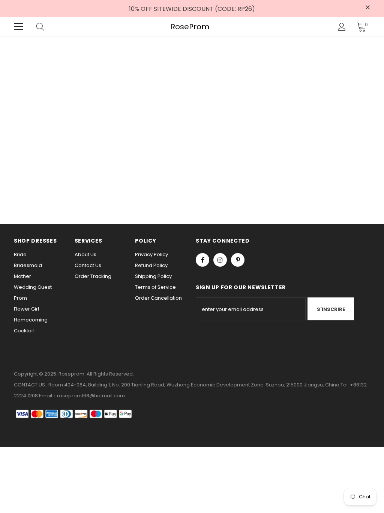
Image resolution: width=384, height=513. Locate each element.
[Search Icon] (47, 26)
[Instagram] (220, 260)
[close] (367, 8)
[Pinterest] (237, 260)
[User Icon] (342, 27)
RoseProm (190, 27)
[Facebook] (202, 260)
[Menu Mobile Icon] (18, 26)
